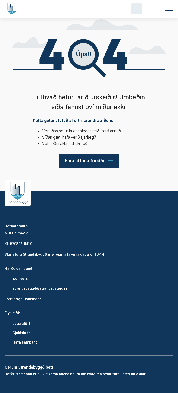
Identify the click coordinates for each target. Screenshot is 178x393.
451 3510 (20, 279)
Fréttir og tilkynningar (23, 299)
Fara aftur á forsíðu (85, 161)
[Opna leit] (136, 8)
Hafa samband (25, 342)
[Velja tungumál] (153, 9)
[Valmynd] (169, 9)
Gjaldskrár (21, 333)
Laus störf (21, 323)
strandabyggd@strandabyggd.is (40, 288)
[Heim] (13, 9)
